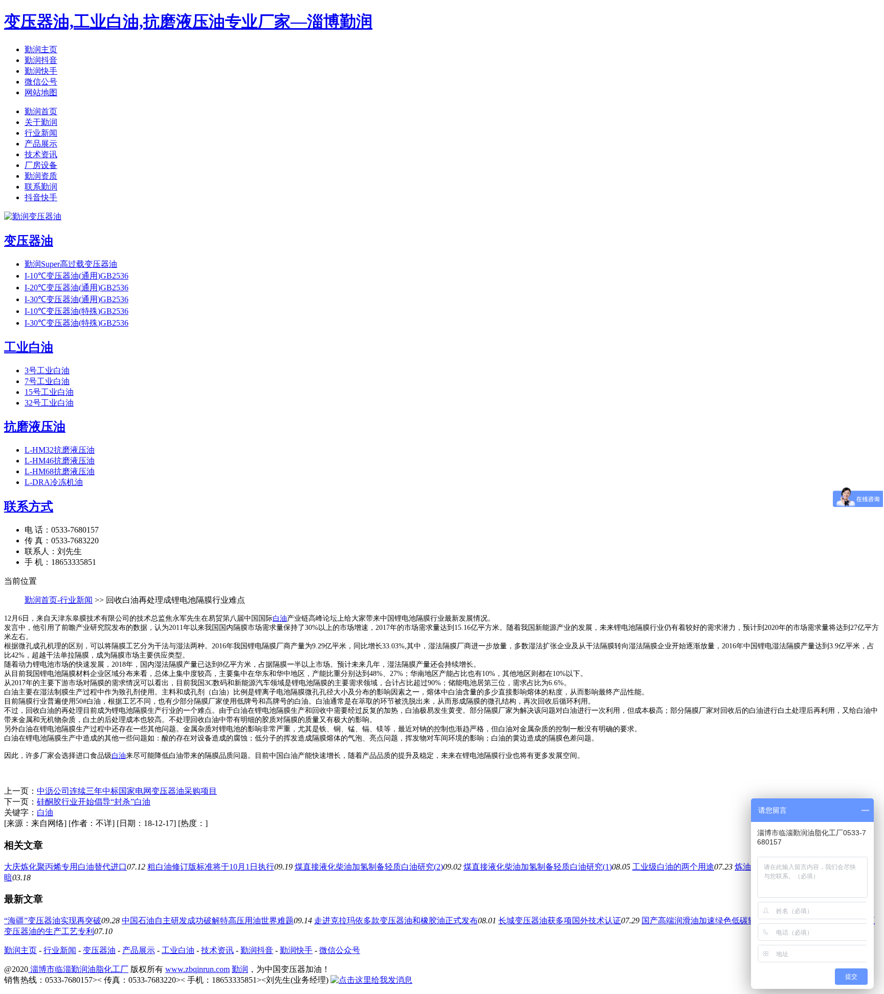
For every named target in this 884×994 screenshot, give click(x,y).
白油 (280, 618)
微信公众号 (339, 950)
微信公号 (41, 81)
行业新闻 (41, 133)
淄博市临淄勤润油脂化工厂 (78, 969)
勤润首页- (42, 600)
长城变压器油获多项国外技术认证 (559, 920)
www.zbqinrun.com (197, 969)
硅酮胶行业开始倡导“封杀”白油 (93, 801)
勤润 (240, 969)
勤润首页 (41, 111)
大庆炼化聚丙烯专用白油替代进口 (65, 866)
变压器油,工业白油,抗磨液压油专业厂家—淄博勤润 (188, 21)
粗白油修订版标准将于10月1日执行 (210, 866)
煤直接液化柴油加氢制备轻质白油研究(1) (537, 866)
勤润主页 (41, 49)
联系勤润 (41, 186)
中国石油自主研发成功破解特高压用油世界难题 (208, 920)
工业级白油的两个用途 (673, 866)
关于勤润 (41, 122)
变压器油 (99, 950)
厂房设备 (41, 165)
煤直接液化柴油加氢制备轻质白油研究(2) (369, 866)
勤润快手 (41, 71)
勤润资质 (41, 176)
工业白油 (178, 950)
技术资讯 (41, 154)
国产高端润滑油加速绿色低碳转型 (703, 920)
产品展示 (41, 143)
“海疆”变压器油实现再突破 (52, 920)
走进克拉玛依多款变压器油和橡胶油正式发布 (396, 920)
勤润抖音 (41, 60)
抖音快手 (41, 197)
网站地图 (41, 92)
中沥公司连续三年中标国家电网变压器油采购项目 (127, 791)
